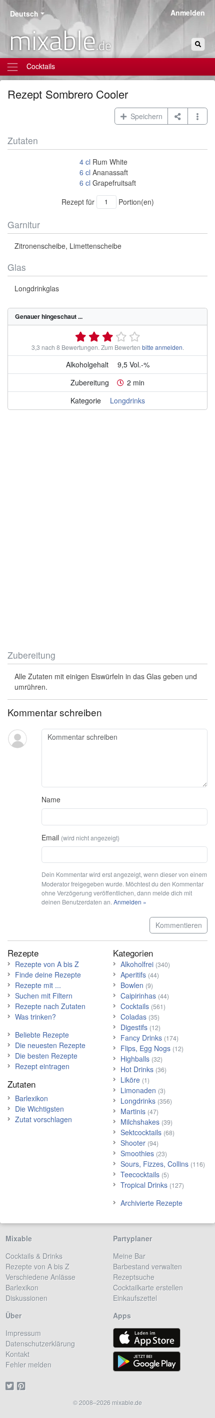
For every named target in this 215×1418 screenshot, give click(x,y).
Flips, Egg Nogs (145, 1048)
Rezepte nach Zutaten (50, 1006)
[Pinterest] (22, 1385)
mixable (60, 40)
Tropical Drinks (144, 1185)
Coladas (133, 1017)
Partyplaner (132, 1238)
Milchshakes (140, 1122)
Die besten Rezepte (46, 1056)
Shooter (133, 1143)
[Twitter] (11, 1385)
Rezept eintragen (42, 1066)
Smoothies (137, 1153)
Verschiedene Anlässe (41, 1277)
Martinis (133, 1111)
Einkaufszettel (135, 1298)
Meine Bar (129, 1256)
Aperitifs (133, 975)
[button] (198, 116)
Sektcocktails (141, 1132)
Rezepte (23, 953)
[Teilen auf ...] (178, 116)
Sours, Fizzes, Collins (154, 1164)
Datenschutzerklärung (40, 1343)
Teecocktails (140, 1174)
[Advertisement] (107, 531)
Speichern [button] (144, 116)
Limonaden (138, 1090)
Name (51, 799)
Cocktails (134, 1006)
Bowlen (132, 985)
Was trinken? (35, 1017)
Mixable (19, 1238)
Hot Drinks (137, 1069)
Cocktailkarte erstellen (148, 1287)
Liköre (130, 1080)
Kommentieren (179, 925)
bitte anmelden (162, 347)
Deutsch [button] (24, 14)
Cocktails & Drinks (34, 1256)
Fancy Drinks (141, 1038)
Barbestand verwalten (147, 1266)
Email (81, 837)
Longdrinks (127, 400)
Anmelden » (130, 901)
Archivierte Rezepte (151, 1203)
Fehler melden (29, 1364)
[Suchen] (198, 44)
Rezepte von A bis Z (47, 964)
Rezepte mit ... (38, 985)
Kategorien (133, 953)
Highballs (135, 1059)
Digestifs (134, 1027)
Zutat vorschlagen (43, 1119)
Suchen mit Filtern (43, 996)
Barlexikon (31, 1098)
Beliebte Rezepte (42, 1035)
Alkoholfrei (137, 964)
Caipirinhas (138, 996)
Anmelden (187, 13)
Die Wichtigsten (39, 1109)
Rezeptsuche (133, 1277)
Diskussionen (27, 1298)
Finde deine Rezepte (48, 975)
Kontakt (18, 1354)
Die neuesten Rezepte (50, 1045)
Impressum (23, 1333)
